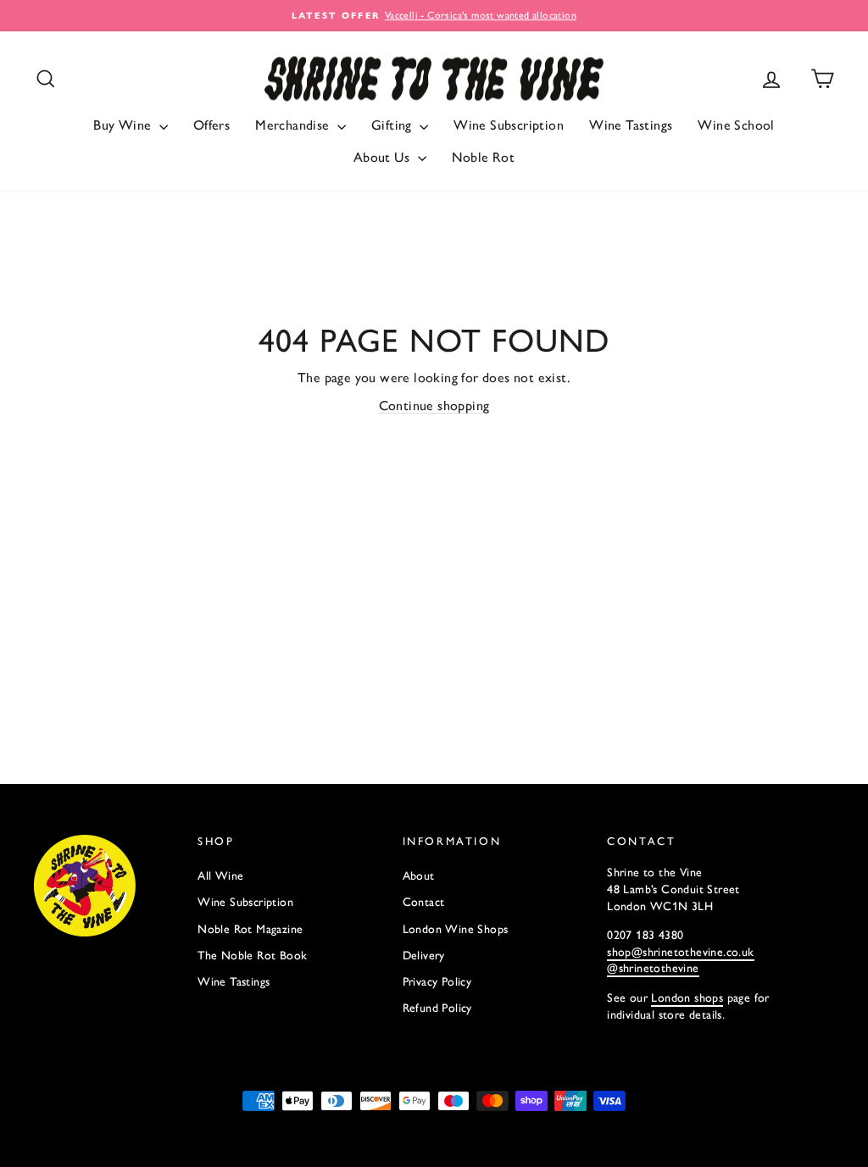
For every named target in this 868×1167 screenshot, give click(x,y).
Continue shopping (434, 405)
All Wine (220, 876)
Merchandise (294, 125)
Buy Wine (124, 125)
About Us (383, 157)
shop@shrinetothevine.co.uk (680, 952)
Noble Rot (483, 157)
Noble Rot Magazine (250, 929)
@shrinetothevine (652, 968)
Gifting (393, 125)
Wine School (736, 125)
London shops (687, 998)
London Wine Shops (456, 929)
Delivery (424, 955)
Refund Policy (437, 1008)
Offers (211, 125)
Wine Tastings (630, 125)
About (419, 876)
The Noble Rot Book (252, 955)
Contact (424, 902)
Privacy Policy (437, 982)
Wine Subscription (508, 125)
